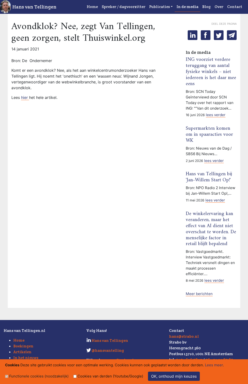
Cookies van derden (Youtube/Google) (110, 376)
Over (219, 6)
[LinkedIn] (192, 35)
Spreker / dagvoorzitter (123, 6)
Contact (234, 6)
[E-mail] (232, 35)
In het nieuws (25, 357)
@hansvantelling (108, 350)
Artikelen (22, 351)
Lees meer (214, 365)
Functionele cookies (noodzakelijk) (39, 376)
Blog (206, 6)
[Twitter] (219, 35)
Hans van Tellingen (34, 7)
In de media (187, 6)
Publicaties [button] (159, 6)
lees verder (215, 114)
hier (25, 97)
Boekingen (23, 346)
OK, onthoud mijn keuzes (174, 376)
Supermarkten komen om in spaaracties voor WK (209, 134)
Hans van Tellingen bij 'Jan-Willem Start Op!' (209, 177)
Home (92, 6)
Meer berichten (199, 293)
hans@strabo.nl (184, 336)
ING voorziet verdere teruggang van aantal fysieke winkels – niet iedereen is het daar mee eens (211, 71)
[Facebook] (205, 35)
